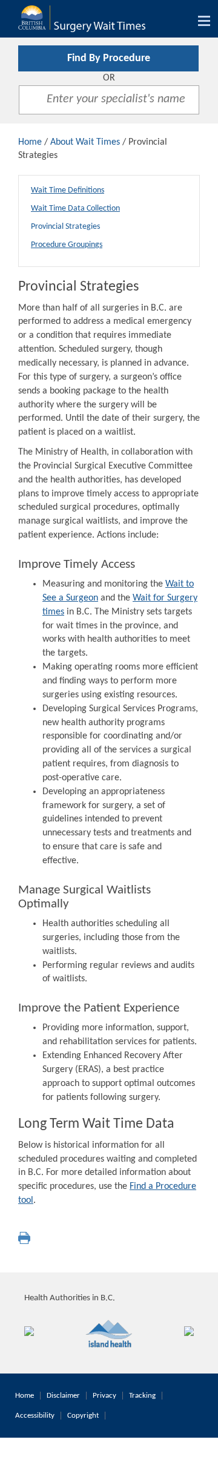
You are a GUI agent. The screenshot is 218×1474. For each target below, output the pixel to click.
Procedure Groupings (66, 244)
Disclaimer (63, 1396)
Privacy (104, 1396)
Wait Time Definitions (67, 190)
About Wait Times (85, 142)
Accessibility (34, 1416)
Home (30, 142)
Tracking (142, 1396)
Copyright (83, 1416)
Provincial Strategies (65, 226)
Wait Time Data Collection (75, 208)
